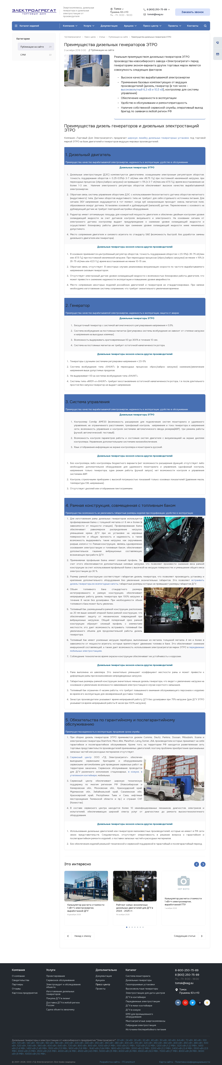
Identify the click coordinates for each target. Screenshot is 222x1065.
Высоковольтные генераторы (142, 988)
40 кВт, (155, 1040)
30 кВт (138, 1040)
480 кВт (198, 1042)
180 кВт (59, 1042)
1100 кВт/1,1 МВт (126, 1045)
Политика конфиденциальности (192, 1061)
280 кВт (119, 1042)
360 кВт (167, 1042)
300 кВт (129, 1042)
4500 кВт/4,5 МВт (88, 1051)
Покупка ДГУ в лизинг (58, 998)
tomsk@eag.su (184, 983)
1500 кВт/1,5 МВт (57, 1048)
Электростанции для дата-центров (145, 992)
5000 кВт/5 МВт (108, 1051)
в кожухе (133, 771)
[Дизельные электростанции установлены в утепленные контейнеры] (86, 56)
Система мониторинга (138, 976)
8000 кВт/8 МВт (187, 1051)
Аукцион (129, 25)
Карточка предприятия (24, 992)
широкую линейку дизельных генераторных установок (158, 137)
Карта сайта (166, 1061)
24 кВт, (129, 1040)
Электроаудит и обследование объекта (63, 986)
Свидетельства (20, 980)
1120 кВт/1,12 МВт (145, 1045)
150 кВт (40, 1042)
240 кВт (89, 1042)
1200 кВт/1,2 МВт (166, 1045)
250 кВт (99, 1042)
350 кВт (158, 1042)
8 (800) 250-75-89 (157, 9)
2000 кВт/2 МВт (140, 1048)
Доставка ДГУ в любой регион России (63, 1004)
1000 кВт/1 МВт (107, 1045)
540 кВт (31, 1045)
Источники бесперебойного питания (146, 1029)
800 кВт (82, 1045)
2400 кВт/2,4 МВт (182, 1048)
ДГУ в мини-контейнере (139, 1005)
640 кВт (62, 1045)
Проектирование (55, 976)
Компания (69, 25)
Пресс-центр (151, 25)
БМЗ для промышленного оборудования (139, 1015)
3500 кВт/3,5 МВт (47, 1051)
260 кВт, (109, 1042)
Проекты (173, 25)
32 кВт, (146, 1040)
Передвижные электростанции (143, 1001)
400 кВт (177, 1042)
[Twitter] (193, 1003)
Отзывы (16, 988)
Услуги (88, 25)
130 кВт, (31, 1042)
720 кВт (72, 1045)
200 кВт (69, 1042)
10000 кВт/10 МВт (35, 1053)
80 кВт (198, 1040)
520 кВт (21, 1045)
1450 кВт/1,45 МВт (36, 1048)
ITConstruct (128, 1061)
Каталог (131, 970)
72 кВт (189, 1040)
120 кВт (21, 1042)
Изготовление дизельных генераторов (60, 993)
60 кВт (172, 1040)
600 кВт (52, 1045)
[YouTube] (185, 1003)
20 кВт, (121, 1040)
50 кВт (163, 1040)
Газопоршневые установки (140, 984)
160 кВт (49, 1042)
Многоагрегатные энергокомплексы (145, 1021)
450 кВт (188, 1042)
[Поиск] (205, 26)
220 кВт (79, 1042)
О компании (18, 976)
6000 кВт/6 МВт (128, 1051)
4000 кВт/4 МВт (67, 1051)
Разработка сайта (110, 1061)
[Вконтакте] (178, 1003)
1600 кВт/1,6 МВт (78, 1048)
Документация (109, 25)
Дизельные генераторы (139, 980)
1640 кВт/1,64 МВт (99, 1048)
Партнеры (17, 984)
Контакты (192, 25)
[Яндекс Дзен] (200, 1003)
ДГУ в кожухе (133, 1009)
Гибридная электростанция (141, 1025)
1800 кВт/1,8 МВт (120, 1048)
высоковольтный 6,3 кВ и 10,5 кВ (142, 89)
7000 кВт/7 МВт (168, 1051)
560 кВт (42, 1045)
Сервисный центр (81, 757)
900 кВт (92, 1045)
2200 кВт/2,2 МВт (161, 1048)
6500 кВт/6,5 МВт (148, 1051)
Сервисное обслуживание (60, 980)
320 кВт (148, 1042)
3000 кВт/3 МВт (27, 1051)
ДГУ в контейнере (136, 997)
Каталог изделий (29, 25)
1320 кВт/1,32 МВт (187, 1045)
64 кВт (181, 1040)
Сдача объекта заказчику (60, 1009)
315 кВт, (139, 1042)
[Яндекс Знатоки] (207, 1003)
